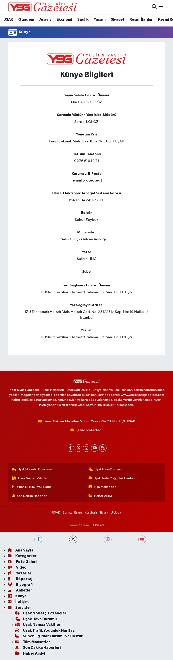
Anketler (23, 590)
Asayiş (45, 20)
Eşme (78, 512)
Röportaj (23, 579)
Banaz (67, 512)
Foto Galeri (25, 562)
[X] (78, 448)
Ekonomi (64, 20)
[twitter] (73, 539)
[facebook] (38, 539)
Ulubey (116, 512)
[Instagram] (86, 448)
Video (21, 567)
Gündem (26, 20)
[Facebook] (70, 448)
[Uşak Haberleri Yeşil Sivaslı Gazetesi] (42, 7)
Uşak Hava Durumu (108, 469)
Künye (21, 596)
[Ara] (154, 7)
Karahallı (91, 512)
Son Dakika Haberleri (32, 496)
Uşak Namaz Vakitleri (33, 478)
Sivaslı (103, 512)
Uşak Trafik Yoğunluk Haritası (114, 478)
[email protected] (86, 180)
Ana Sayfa (24, 550)
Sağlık (82, 20)
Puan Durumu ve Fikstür (34, 487)
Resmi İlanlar (141, 20)
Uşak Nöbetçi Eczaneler (35, 469)
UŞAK (8, 20)
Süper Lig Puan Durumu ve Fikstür (53, 636)
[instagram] (108, 539)
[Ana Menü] (161, 7)
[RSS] (103, 448)
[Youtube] (94, 448)
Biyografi (24, 585)
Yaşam (99, 20)
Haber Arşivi (103, 496)
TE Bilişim (97, 525)
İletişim (22, 602)
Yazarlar (23, 573)
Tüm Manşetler (105, 487)
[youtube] (142, 539)
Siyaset (117, 20)
